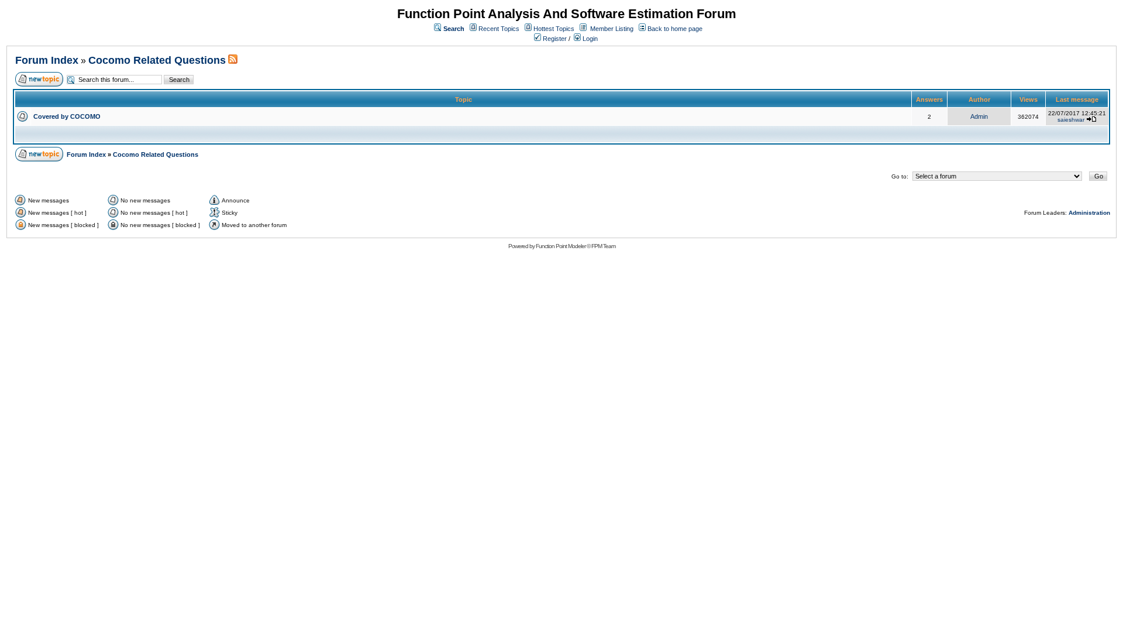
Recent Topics (498, 28)
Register (554, 38)
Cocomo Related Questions (157, 60)
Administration (1089, 212)
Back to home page (674, 28)
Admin (979, 116)
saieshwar (1070, 119)
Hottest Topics (553, 28)
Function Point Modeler (560, 246)
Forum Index (46, 60)
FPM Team (603, 246)
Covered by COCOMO (67, 116)
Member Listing (611, 28)
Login (589, 38)
